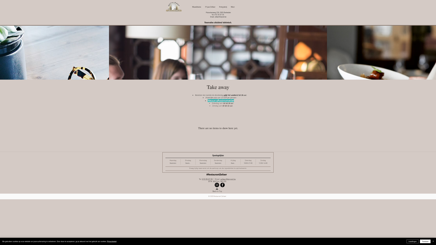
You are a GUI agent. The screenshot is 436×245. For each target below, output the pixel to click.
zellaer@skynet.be (228, 179)
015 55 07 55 (207, 179)
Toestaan (425, 241)
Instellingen (413, 241)
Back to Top (217, 191)
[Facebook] (222, 185)
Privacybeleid (111, 241)
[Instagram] (217, 185)
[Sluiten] (433, 241)
